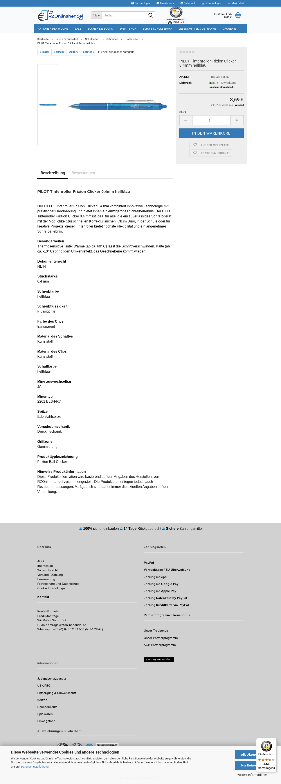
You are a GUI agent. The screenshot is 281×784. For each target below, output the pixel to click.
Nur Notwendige (252, 765)
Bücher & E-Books (100, 28)
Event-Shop (127, 28)
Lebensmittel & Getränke (197, 28)
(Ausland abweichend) (221, 87)
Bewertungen (83, 173)
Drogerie (229, 28)
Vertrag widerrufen (159, 659)
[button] (188, 3)
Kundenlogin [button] (213, 3)
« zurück (59, 51)
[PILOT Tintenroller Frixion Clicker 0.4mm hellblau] (117, 104)
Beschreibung (53, 173)
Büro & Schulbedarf (157, 28)
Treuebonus (166, 3)
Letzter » (88, 51)
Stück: (183, 112)
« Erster (44, 51)
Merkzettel (237, 3)
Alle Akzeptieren (252, 754)
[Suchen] (151, 16)
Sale (77, 28)
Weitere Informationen (252, 775)
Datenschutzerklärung (35, 766)
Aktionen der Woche (53, 28)
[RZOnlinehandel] (60, 15)
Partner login (142, 3)
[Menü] (274, 740)
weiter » (74, 51)
